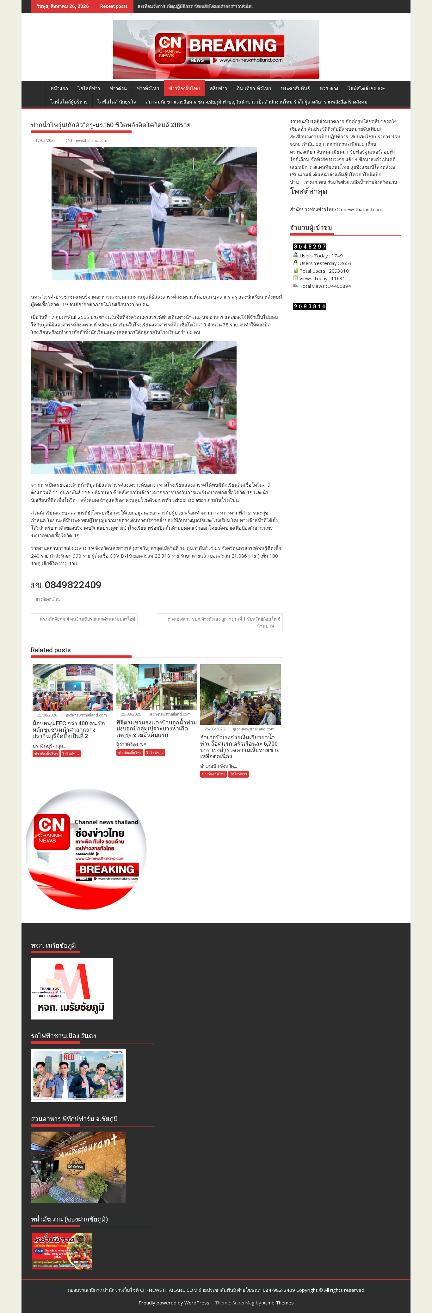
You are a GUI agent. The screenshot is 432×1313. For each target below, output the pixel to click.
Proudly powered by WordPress (174, 1302)
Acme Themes (278, 1302)
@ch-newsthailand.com (86, 140)
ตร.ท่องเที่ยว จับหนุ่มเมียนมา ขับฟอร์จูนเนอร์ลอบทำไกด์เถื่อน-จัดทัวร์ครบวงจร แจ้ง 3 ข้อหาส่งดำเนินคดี (237, 6)
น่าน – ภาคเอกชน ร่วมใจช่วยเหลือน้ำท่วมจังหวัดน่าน (343, 182)
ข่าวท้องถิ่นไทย (184, 89)
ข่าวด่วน (118, 89)
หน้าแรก (59, 89)
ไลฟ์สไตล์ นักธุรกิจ (116, 102)
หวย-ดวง (329, 89)
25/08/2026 (46, 715)
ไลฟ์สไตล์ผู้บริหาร (69, 102)
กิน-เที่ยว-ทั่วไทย (254, 89)
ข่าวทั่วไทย (148, 89)
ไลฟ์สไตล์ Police (366, 89)
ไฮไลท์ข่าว (89, 89)
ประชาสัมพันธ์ (295, 89)
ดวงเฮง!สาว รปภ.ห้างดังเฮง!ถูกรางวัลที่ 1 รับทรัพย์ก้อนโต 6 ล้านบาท (224, 622)
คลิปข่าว (218, 89)
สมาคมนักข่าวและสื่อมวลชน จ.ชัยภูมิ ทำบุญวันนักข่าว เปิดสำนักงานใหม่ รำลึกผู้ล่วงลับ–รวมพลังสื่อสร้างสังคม (256, 102)
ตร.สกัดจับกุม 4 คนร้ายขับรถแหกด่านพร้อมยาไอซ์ (87, 619)
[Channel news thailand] (216, 77)
